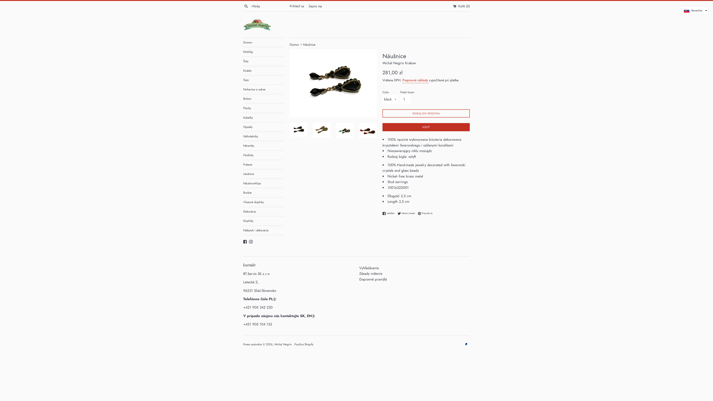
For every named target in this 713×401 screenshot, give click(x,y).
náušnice (248, 174)
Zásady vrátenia (370, 273)
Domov (247, 42)
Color (385, 92)
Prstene (247, 164)
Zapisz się (315, 6)
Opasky (248, 127)
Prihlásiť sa (297, 6)
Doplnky (248, 221)
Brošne (247, 192)
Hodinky (248, 155)
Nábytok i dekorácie (255, 230)
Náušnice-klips (252, 183)
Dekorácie (249, 211)
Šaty (245, 61)
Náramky (248, 146)
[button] (694, 10)
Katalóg (248, 52)
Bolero (247, 99)
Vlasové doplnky (253, 202)
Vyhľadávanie (369, 267)
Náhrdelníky (250, 136)
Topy (246, 80)
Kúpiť (426, 127)
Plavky (247, 108)
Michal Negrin (283, 344)
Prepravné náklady (415, 80)
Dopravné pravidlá (373, 279)
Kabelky (248, 117)
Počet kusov (407, 92)
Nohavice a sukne (254, 89)
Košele (247, 71)
